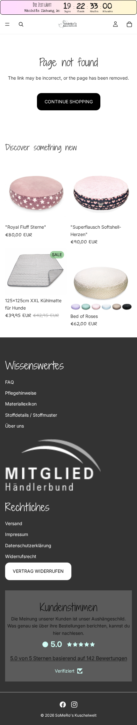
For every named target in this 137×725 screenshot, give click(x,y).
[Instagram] (74, 704)
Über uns (14, 426)
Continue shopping (69, 101)
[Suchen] (21, 24)
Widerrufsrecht (20, 556)
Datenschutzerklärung (28, 545)
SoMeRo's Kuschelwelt (76, 715)
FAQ (9, 382)
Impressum (16, 534)
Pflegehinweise (20, 393)
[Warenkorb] (129, 24)
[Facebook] (63, 704)
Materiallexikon (21, 403)
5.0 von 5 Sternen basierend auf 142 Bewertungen (68, 658)
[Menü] (7, 24)
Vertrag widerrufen (38, 571)
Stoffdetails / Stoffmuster (31, 415)
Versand (13, 523)
